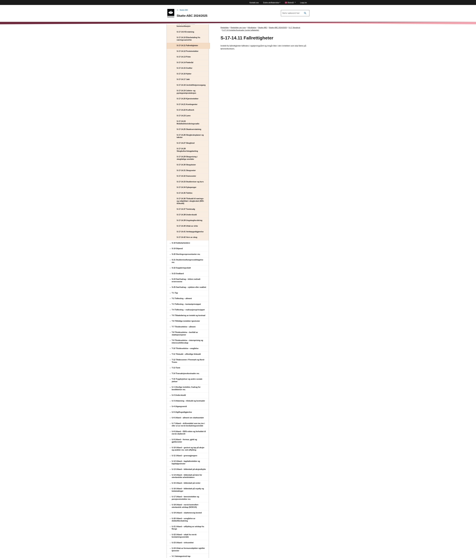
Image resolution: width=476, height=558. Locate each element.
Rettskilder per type (238, 28)
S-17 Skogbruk (294, 28)
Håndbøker (252, 28)
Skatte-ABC (184, 10)
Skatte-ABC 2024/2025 (278, 28)
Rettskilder (225, 28)
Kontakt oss (254, 2)
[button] (290, 2)
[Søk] (305, 13)
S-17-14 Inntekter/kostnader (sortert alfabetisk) (240, 30)
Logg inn (303, 2)
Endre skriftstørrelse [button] (271, 2)
